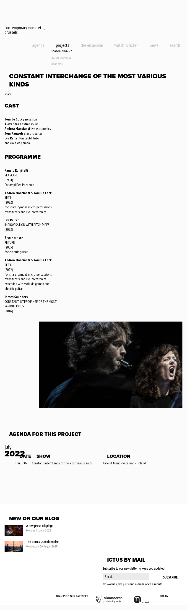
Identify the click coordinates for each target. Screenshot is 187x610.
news (154, 45)
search (175, 45)
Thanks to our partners (72, 596)
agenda (38, 45)
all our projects (61, 57)
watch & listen (126, 45)
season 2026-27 (61, 51)
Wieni (175, 596)
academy (57, 63)
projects (62, 45)
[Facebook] (15, 94)
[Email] (28, 94)
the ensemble (92, 45)
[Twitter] (21, 94)
